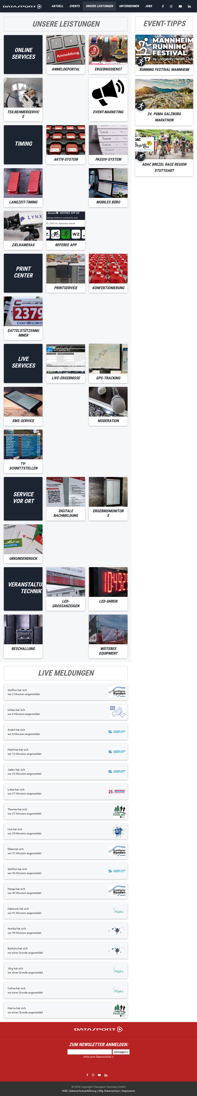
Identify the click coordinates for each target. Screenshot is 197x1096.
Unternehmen (129, 6)
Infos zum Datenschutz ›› (98, 1056)
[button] (98, 1029)
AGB (64, 1090)
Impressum (128, 1090)
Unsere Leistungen (99, 6)
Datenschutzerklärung (82, 1090)
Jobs (148, 6)
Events (74, 6)
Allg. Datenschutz (109, 1090)
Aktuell (57, 6)
